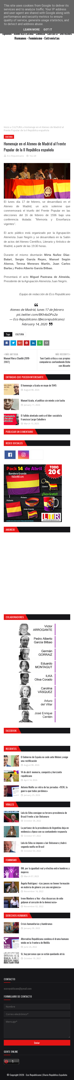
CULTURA (17, 127)
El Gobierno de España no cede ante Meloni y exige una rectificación (44, 759)
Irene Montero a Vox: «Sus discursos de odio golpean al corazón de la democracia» (42, 900)
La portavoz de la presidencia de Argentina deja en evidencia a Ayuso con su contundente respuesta (45, 829)
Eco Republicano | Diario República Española (46, 1074)
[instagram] (23, 454)
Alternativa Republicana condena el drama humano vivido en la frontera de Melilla (45, 940)
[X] (37, 454)
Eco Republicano (15, 155)
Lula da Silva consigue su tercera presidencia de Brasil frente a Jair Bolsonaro (44, 814)
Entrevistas (52, 38)
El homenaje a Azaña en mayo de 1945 (39, 385)
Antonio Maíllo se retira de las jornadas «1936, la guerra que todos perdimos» (44, 789)
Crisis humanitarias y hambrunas (36, 924)
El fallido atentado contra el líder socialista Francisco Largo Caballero (41, 417)
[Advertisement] (37, 85)
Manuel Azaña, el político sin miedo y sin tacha (43, 400)
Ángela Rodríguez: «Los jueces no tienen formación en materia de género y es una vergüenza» (45, 885)
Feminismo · (36, 38)
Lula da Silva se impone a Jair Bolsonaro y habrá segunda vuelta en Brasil (43, 844)
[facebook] (10, 454)
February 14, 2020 (34, 324)
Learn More (31, 29)
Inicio (6, 127)
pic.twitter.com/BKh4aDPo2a (37, 314)
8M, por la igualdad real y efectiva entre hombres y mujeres (45, 870)
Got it (47, 29)
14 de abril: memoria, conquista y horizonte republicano (41, 774)
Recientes (11, 749)
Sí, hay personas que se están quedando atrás (43, 954)
